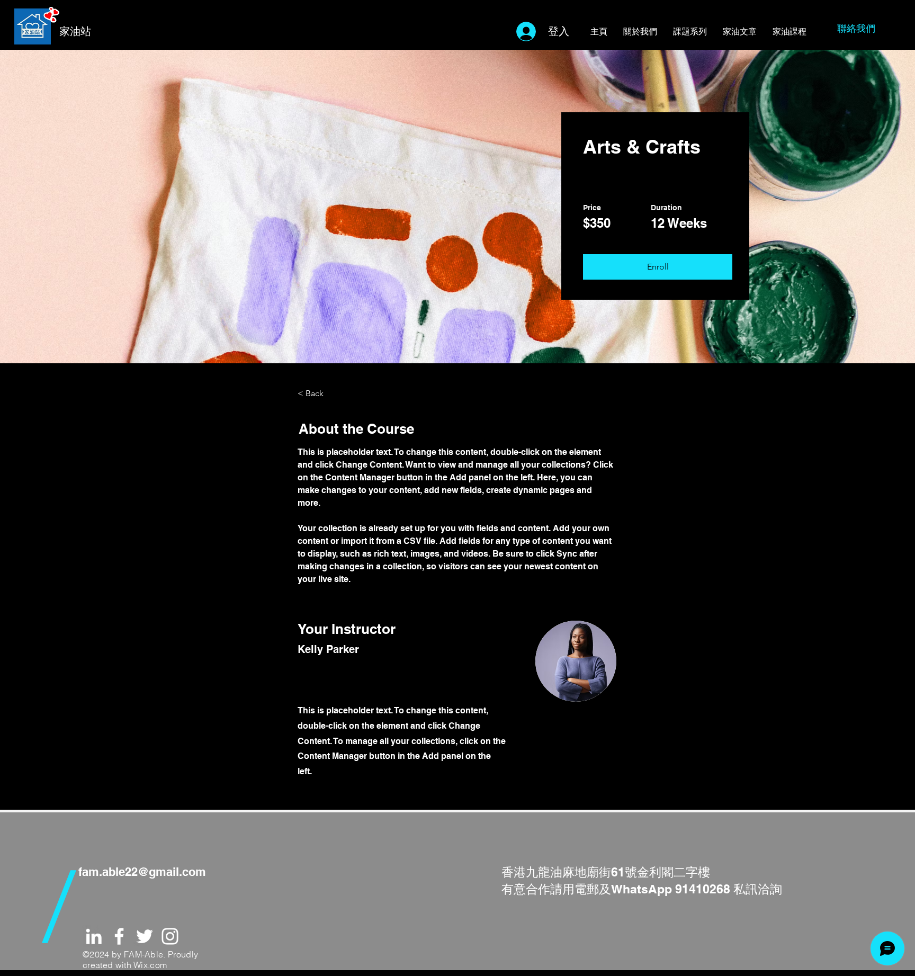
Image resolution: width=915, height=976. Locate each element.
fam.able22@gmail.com (142, 872)
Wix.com (150, 965)
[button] (657, 267)
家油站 (75, 31)
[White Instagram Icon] (170, 936)
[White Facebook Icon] (119, 936)
